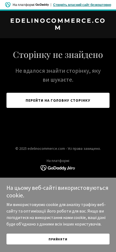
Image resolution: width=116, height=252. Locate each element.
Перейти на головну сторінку (58, 100)
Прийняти (58, 239)
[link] (58, 28)
